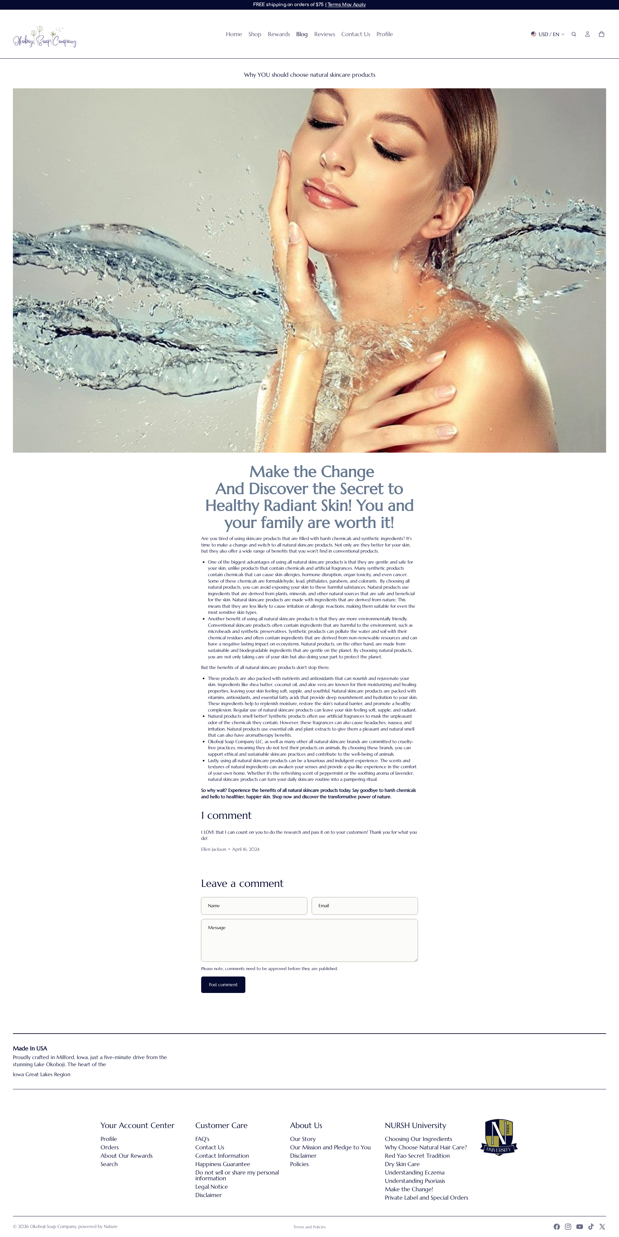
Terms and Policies (309, 1226)
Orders (110, 1147)
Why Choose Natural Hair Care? (426, 1147)
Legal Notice (211, 1186)
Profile (109, 1139)
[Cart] (601, 34)
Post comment (223, 984)
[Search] (574, 34)
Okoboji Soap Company (53, 1226)
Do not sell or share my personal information (237, 1175)
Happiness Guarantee (222, 1164)
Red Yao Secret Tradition (417, 1155)
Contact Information (222, 1155)
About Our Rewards (126, 1155)
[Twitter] (602, 1227)
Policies (299, 1164)
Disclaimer (208, 1195)
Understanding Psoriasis (415, 1180)
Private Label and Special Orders (426, 1197)
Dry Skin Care (402, 1164)
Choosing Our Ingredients (418, 1139)
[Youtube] (580, 1227)
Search (109, 1164)
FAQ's (202, 1139)
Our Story (303, 1139)
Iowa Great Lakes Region (41, 1074)
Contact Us (209, 1147)
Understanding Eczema (415, 1172)
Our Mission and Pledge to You (330, 1147)
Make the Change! (409, 1189)
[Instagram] (568, 1227)
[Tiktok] (591, 1227)
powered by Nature (98, 1226)
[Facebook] (557, 1227)
